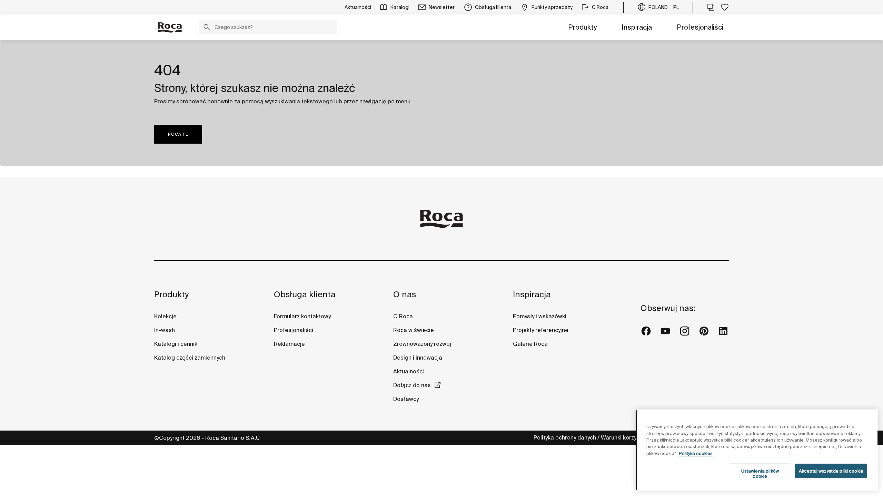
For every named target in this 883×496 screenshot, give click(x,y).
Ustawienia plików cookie (760, 473)
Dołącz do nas (412, 385)
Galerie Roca (530, 344)
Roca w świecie (413, 330)
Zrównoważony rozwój (422, 344)
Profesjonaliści (700, 27)
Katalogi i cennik (175, 344)
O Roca (403, 316)
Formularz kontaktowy (302, 316)
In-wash (164, 330)
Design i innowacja (417, 357)
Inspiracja (637, 27)
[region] (756, 450)
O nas (404, 294)
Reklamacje (289, 344)
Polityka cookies (696, 453)
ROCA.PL (178, 134)
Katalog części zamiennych (189, 357)
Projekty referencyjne (540, 330)
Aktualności (408, 371)
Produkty (582, 27)
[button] (206, 28)
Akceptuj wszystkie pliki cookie (831, 471)
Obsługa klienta (305, 294)
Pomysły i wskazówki (539, 316)
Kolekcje (165, 316)
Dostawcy (406, 399)
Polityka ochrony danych (565, 437)
